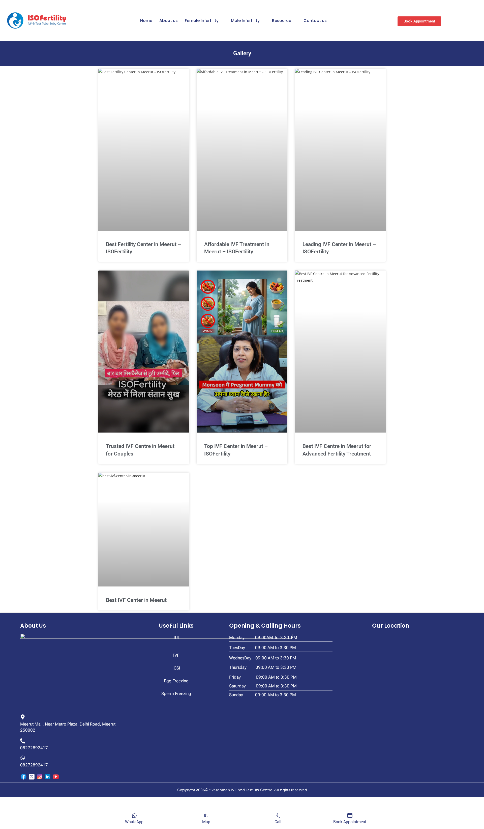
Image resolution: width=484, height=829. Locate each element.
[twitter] (31, 776)
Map (206, 821)
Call (278, 821)
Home (146, 20)
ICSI (176, 668)
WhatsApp (134, 821)
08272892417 (34, 747)
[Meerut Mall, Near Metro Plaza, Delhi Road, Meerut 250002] (22, 716)
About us (168, 20)
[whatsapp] (134, 815)
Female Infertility (202, 20)
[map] (206, 815)
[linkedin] (47, 776)
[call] (278, 815)
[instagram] (39, 776)
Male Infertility (245, 20)
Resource (281, 20)
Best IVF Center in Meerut (136, 600)
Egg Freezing (176, 680)
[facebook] (23, 776)
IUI (176, 637)
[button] (204, 20)
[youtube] (55, 776)
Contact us (315, 20)
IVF (176, 655)
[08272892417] (22, 740)
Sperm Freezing (176, 693)
